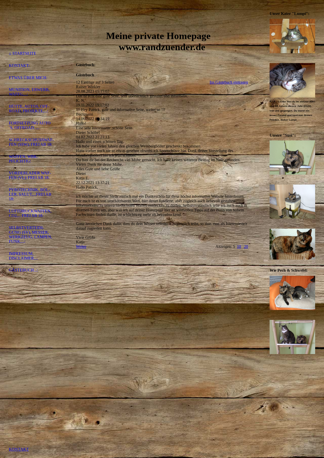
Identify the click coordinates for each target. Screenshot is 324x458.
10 (239, 246)
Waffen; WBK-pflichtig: (23, 158)
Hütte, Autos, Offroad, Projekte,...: (29, 108)
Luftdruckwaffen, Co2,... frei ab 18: (30, 213)
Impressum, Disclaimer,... (23, 255)
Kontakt (19, 449)
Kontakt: (19, 65)
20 (246, 246)
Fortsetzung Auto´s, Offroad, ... (30, 125)
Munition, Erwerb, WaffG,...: (29, 91)
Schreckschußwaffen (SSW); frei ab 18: (31, 142)
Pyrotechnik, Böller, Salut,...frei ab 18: (30, 194)
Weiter (81, 246)
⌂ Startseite (22, 53)
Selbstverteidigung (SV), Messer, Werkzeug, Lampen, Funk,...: (30, 235)
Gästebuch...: (23, 270)
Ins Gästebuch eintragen (229, 82)
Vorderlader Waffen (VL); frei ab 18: (30, 175)
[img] (31, 26)
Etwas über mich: (28, 78)
